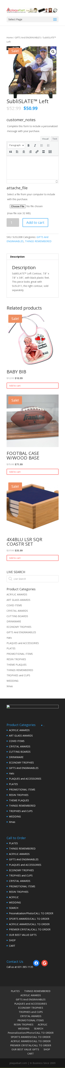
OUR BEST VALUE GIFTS (23, 934)
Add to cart (35, 222)
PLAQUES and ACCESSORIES (23, 643)
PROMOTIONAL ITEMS (20, 653)
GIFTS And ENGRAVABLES (28, 37)
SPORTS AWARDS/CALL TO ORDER (29, 918)
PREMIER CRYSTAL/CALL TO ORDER (29, 929)
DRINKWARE (14, 621)
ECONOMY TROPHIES (19, 626)
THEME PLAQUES (17, 664)
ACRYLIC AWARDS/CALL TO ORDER (29, 924)
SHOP (12, 940)
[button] (16, 145)
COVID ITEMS (14, 605)
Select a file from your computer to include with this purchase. (31, 204)
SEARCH (13, 908)
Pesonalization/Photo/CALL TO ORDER (31, 913)
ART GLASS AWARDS (18, 600)
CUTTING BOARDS (17, 616)
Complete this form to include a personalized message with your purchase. (32, 129)
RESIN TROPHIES (16, 659)
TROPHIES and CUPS (18, 675)
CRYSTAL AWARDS (17, 610)
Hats (9, 637)
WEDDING (12, 680)
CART (12, 945)
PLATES (11, 648)
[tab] (32, 257)
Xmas (10, 686)
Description (17, 256)
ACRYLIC (14, 897)
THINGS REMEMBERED (38, 241)
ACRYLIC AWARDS (17, 594)
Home (10, 37)
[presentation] (16, 145)
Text (55, 138)
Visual (45, 138)
